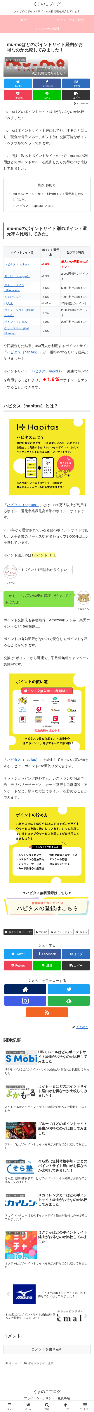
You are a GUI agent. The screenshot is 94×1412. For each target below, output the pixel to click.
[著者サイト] (25, 989)
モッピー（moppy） (17, 276)
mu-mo (43, 932)
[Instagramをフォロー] (25, 1001)
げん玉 (8, 303)
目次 (41, 184)
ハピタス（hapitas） (17, 264)
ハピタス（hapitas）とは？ (35, 205)
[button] (85, 778)
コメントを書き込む (47, 1349)
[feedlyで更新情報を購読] (69, 1001)
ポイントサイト (63, 932)
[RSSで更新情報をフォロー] (47, 1012)
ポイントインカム (15, 321)
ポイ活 (83, 932)
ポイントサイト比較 (20, 932)
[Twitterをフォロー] (69, 989)
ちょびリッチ (12, 297)
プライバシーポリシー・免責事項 (47, 1398)
